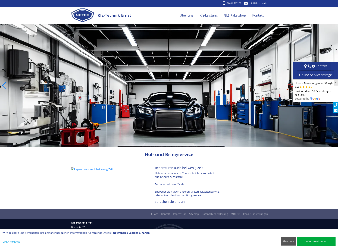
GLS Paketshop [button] (235, 15)
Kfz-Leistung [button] (209, 15)
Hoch (155, 214)
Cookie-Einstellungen (255, 214)
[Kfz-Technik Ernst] (84, 15)
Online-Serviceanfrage (315, 75)
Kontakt (165, 214)
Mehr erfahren (11, 242)
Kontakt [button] (258, 15)
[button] (4, 86)
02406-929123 (234, 3)
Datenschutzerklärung (215, 214)
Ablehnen (288, 241)
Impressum (179, 214)
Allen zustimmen (316, 241)
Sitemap (194, 214)
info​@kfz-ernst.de (258, 3)
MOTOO (235, 214)
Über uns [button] (186, 15)
